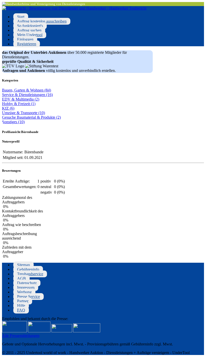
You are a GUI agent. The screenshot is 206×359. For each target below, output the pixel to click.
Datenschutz (27, 283)
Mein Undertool (29, 35)
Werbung (24, 292)
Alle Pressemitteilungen (20, 335)
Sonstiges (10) (13, 122)
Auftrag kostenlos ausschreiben (42, 21)
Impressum (25, 287)
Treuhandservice (30, 274)
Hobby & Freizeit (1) (18, 104)
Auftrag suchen (29, 30)
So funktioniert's (30, 26)
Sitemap (23, 265)
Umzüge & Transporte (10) (23, 113)
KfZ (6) (8, 108)
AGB (21, 278)
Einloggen (25, 39)
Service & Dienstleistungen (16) (27, 95)
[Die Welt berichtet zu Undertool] (86, 331)
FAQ (21, 310)
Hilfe (21, 305)
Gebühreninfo (28, 269)
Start (20, 17)
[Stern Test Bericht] (15, 331)
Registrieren (26, 44)
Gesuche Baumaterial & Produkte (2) (31, 117)
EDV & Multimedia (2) (20, 99)
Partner (22, 301)
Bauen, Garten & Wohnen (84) (26, 90)
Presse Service (28, 296)
